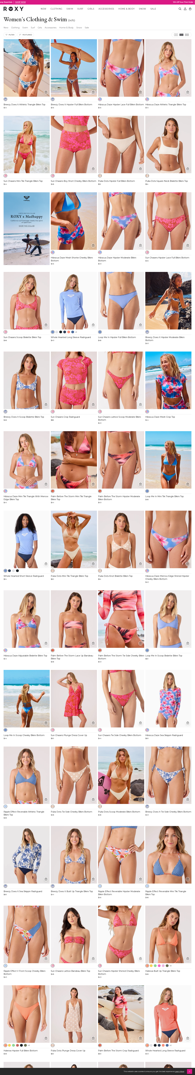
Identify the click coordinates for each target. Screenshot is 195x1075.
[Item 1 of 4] (27, 460)
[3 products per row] (176, 34)
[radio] (5, 99)
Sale (87, 27)
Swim (25, 27)
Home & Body (66, 27)
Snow (79, 27)
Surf (33, 27)
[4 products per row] (181, 34)
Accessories (50, 27)
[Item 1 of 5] (27, 68)
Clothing (15, 27)
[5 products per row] (187, 34)
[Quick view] (46, 92)
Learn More (179, 1071)
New (6, 27)
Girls (40, 27)
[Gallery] (27, 68)
